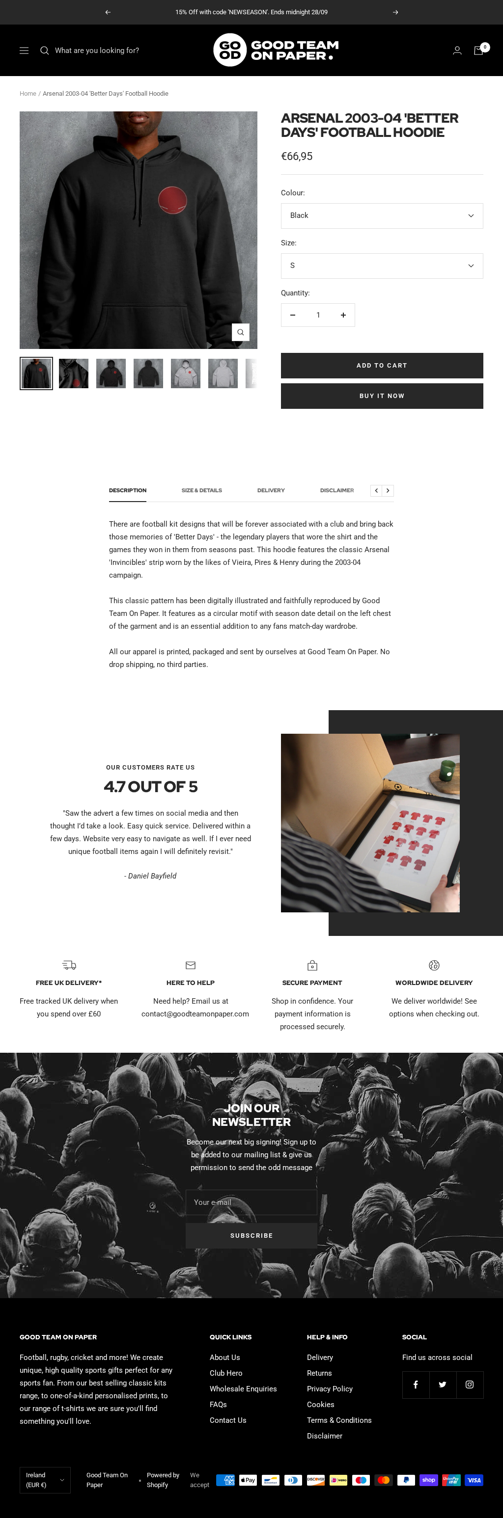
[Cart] (478, 50)
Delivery (271, 490)
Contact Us (228, 1420)
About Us (225, 1357)
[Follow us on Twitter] (442, 1384)
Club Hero (226, 1373)
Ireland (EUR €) (36, 1480)
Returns (319, 1373)
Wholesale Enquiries (243, 1389)
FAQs (218, 1404)
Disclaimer (337, 490)
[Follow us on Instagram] (469, 1384)
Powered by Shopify (163, 1480)
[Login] (457, 50)
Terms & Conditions (339, 1420)
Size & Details (202, 490)
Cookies (321, 1404)
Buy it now (382, 395)
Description (127, 490)
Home (28, 93)
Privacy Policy (330, 1389)
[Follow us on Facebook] (415, 1384)
